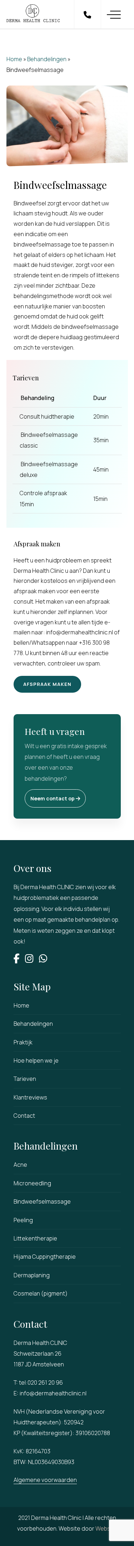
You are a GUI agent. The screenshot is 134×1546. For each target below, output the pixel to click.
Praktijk (23, 1042)
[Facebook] (19, 960)
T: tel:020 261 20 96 (38, 1382)
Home (14, 59)
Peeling (23, 1220)
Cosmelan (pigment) (41, 1293)
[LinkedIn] (32, 960)
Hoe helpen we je (36, 1060)
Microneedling (32, 1183)
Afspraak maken (47, 684)
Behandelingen (46, 59)
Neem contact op (53, 798)
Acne (20, 1165)
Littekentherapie (35, 1238)
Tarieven (25, 1079)
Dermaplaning (32, 1275)
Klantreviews (30, 1097)
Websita (106, 1528)
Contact (24, 1116)
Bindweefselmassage (42, 1201)
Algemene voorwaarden (45, 1480)
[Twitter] (46, 960)
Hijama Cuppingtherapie (45, 1256)
